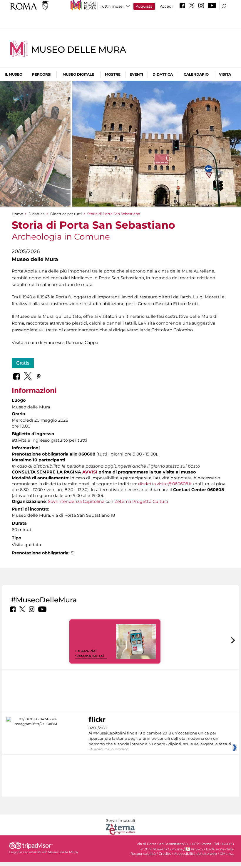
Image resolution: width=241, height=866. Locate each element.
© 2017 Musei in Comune (161, 849)
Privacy (197, 849)
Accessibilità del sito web (195, 854)
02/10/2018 (159, 739)
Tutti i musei (112, 6)
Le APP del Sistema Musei (89, 653)
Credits (165, 854)
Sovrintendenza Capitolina (76, 501)
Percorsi (41, 74)
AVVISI (89, 472)
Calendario (196, 74)
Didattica (163, 74)
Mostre (112, 74)
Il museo (13, 74)
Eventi (136, 74)
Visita (225, 74)
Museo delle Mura (78, 49)
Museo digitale (78, 74)
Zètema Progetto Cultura (141, 501)
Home (17, 214)
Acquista (144, 6)
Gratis (22, 363)
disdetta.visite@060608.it (165, 483)
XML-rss (227, 854)
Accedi (166, 6)
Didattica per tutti (66, 214)
